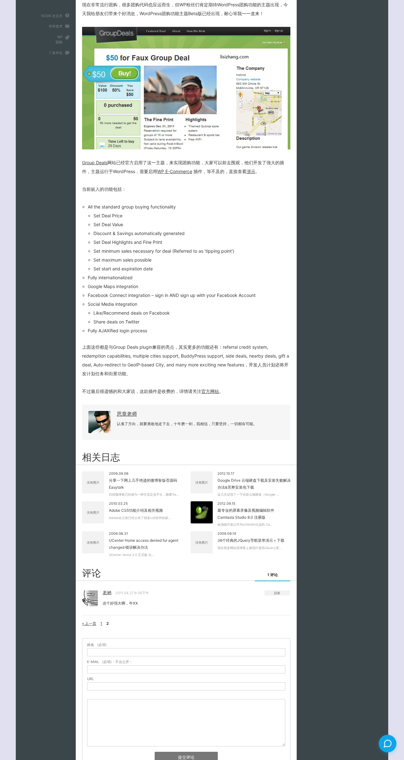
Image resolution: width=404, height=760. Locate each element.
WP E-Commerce (174, 171)
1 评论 (272, 574)
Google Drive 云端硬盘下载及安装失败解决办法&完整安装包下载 (254, 484)
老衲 (107, 592)
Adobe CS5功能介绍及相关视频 (136, 510)
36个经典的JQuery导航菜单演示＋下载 (250, 540)
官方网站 (210, 391)
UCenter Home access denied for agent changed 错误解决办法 (143, 544)
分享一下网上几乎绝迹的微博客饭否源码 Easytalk (143, 484)
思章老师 (127, 414)
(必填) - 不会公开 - (109, 662)
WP (59, 37)
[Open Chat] (387, 743)
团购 (59, 42)
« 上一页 (89, 623)
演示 (251, 171)
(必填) (97, 645)
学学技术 (55, 26)
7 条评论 (55, 53)
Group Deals (94, 162)
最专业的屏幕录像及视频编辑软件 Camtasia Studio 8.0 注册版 (245, 514)
